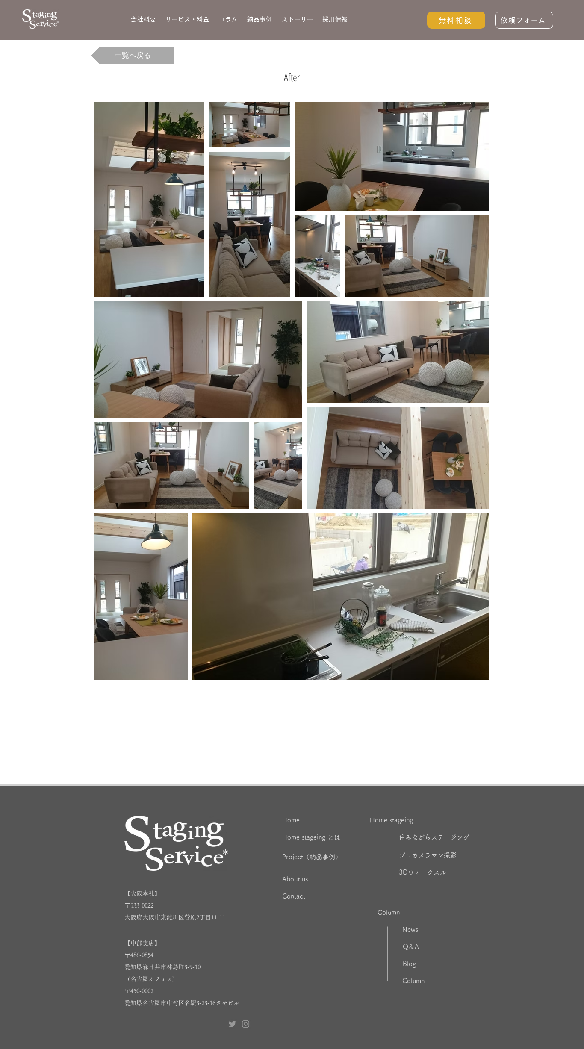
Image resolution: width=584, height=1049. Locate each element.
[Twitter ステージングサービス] (232, 1024)
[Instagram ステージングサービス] (246, 1024)
